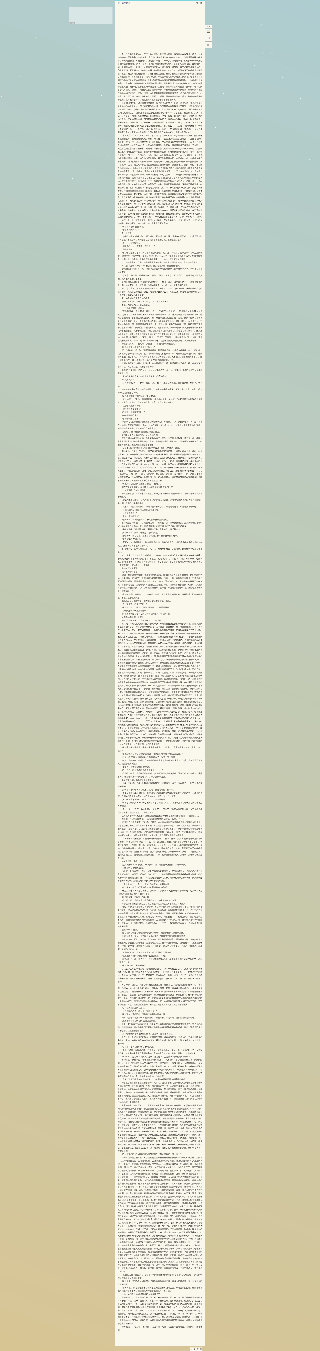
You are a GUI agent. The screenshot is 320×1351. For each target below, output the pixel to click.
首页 (208, 27)
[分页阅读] (208, 45)
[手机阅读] (208, 38)
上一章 (192, 1349)
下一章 (199, 1349)
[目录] (208, 32)
